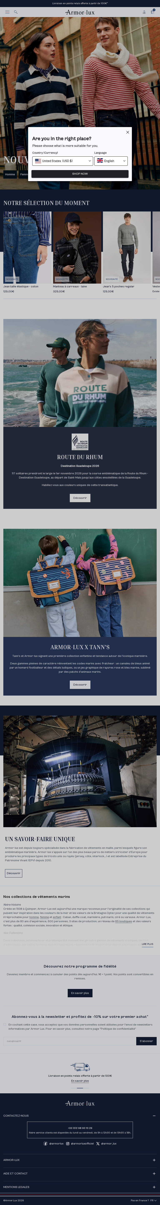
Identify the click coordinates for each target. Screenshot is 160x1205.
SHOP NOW (80, 173)
